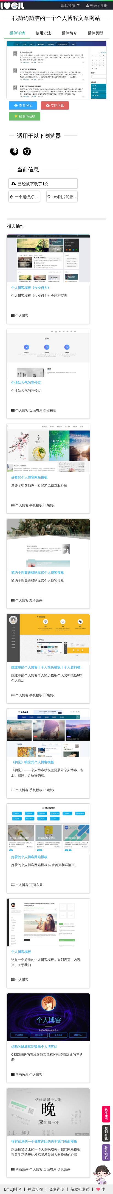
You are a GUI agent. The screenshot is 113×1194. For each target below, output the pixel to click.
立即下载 (57, 105)
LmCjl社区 (13, 1189)
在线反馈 (35, 1189)
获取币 (106, 1114)
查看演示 (25, 105)
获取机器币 (80, 1189)
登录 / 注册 (98, 5)
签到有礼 (106, 1133)
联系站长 (106, 1152)
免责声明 (56, 1189)
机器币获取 (26, 116)
